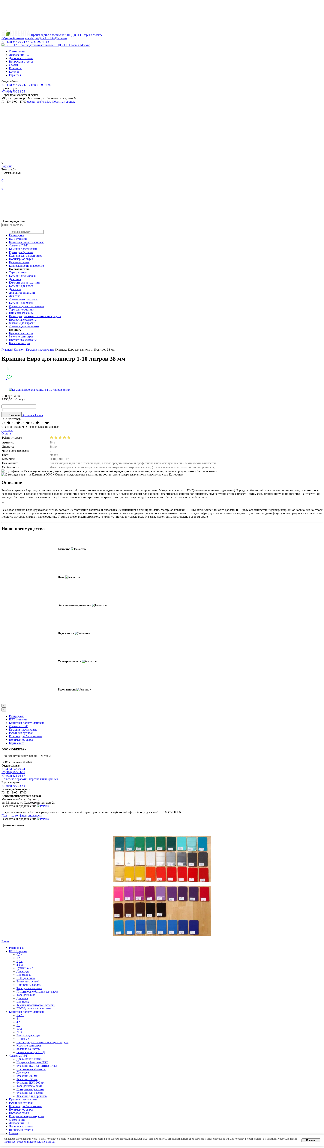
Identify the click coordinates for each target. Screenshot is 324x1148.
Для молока (23, 974)
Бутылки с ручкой (28, 981)
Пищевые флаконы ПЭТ (32, 1062)
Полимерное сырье (21, 259)
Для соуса (22, 1072)
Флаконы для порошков (24, 326)
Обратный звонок (63, 101)
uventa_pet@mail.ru (39, 101)
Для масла (22, 1001)
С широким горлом (28, 984)
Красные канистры (21, 333)
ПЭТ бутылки (18, 238)
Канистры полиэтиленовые (26, 242)
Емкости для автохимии (24, 282)
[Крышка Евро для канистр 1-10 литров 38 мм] (39, 389)
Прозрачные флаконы (23, 319)
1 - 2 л (20, 1015)
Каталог (14, 71)
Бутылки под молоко (22, 275)
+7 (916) (37, 41)
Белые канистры (19, 343)
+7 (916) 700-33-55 (13, 91)
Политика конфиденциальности (22, 815)
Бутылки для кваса (21, 285)
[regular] (27, 423)
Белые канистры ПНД (30, 1052)
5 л (18, 1025)
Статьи (13, 64)
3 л (18, 1018)
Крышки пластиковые (23, 248)
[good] (18, 423)
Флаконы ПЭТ (18, 245)
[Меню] (30, 28)
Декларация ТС (19, 54)
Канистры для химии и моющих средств (35, 316)
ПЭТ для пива (25, 978)
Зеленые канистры (21, 336)
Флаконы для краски (22, 323)
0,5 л (19, 954)
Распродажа (16, 235)
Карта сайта (16, 743)
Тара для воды (18, 272)
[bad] (46, 423)
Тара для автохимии (29, 988)
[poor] (37, 423)
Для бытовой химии (22, 292)
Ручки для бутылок (21, 252)
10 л (19, 1028)
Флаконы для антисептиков (26, 306)
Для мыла (15, 289)
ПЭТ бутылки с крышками (33, 1008)
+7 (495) (13, 41)
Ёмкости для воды (28, 1035)
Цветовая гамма (19, 262)
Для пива (15, 279)
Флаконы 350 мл (27, 1079)
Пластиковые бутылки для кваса (37, 991)
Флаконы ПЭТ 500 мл (30, 1082)
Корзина (7, 166)
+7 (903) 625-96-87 (13, 775)
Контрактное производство (26, 265)
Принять (311, 1140)
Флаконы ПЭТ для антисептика (36, 1065)
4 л (18, 1021)
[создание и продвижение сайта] (43, 806)
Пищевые (22, 1038)
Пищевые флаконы (21, 312)
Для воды (22, 971)
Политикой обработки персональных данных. (29, 1141)
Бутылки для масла (21, 302)
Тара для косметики (21, 309)
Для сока (14, 296)
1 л (18, 957)
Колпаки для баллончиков (25, 255)
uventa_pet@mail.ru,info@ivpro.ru (46, 38)
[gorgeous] (8, 423)
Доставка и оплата (21, 58)
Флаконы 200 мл (27, 1075)
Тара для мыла (25, 994)
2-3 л (19, 964)
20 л (19, 1032)
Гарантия (15, 75)
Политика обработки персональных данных (30, 779)
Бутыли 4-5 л (24, 968)
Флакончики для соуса (23, 299)
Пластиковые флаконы (31, 1069)
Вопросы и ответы (21, 61)
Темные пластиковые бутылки (35, 1005)
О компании (17, 51)
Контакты (15, 68)
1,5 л (19, 961)
